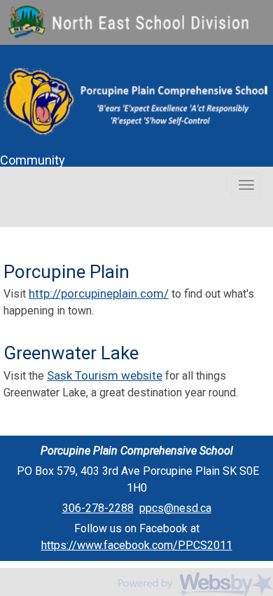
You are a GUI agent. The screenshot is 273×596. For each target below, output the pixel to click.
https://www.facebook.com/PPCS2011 (136, 545)
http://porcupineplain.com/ (99, 293)
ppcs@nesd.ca (175, 508)
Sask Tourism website (104, 375)
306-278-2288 (98, 508)
